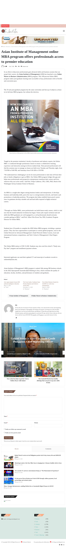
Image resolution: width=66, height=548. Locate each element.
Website (36, 422)
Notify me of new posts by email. (13, 432)
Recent (16, 449)
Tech (36, 532)
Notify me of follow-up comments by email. (15, 429)
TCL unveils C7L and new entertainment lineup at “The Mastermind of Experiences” (30, 26)
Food (36, 521)
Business (8, 46)
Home (3, 46)
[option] (33, 340)
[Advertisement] (33, 12)
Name (6, 416)
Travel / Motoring (39, 535)
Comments (48, 449)
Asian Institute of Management (19, 296)
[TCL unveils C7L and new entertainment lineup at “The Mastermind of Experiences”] (8, 473)
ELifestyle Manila (26, 542)
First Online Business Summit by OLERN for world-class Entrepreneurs (50, 283)
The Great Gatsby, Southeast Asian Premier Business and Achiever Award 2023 (31, 283)
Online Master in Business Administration (44, 296)
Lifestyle (37, 524)
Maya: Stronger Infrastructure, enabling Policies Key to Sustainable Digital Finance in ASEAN (28, 486)
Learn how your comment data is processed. (32, 441)
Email (6, 422)
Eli (5, 66)
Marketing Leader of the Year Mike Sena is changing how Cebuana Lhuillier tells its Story (38, 463)
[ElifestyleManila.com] (9, 31)
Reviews (37, 529)
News (36, 527)
